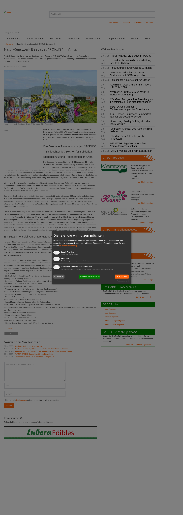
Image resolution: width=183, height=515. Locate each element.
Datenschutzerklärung (68, 246)
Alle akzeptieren (121, 276)
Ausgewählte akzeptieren (90, 276)
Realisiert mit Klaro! (123, 281)
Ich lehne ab (59, 276)
